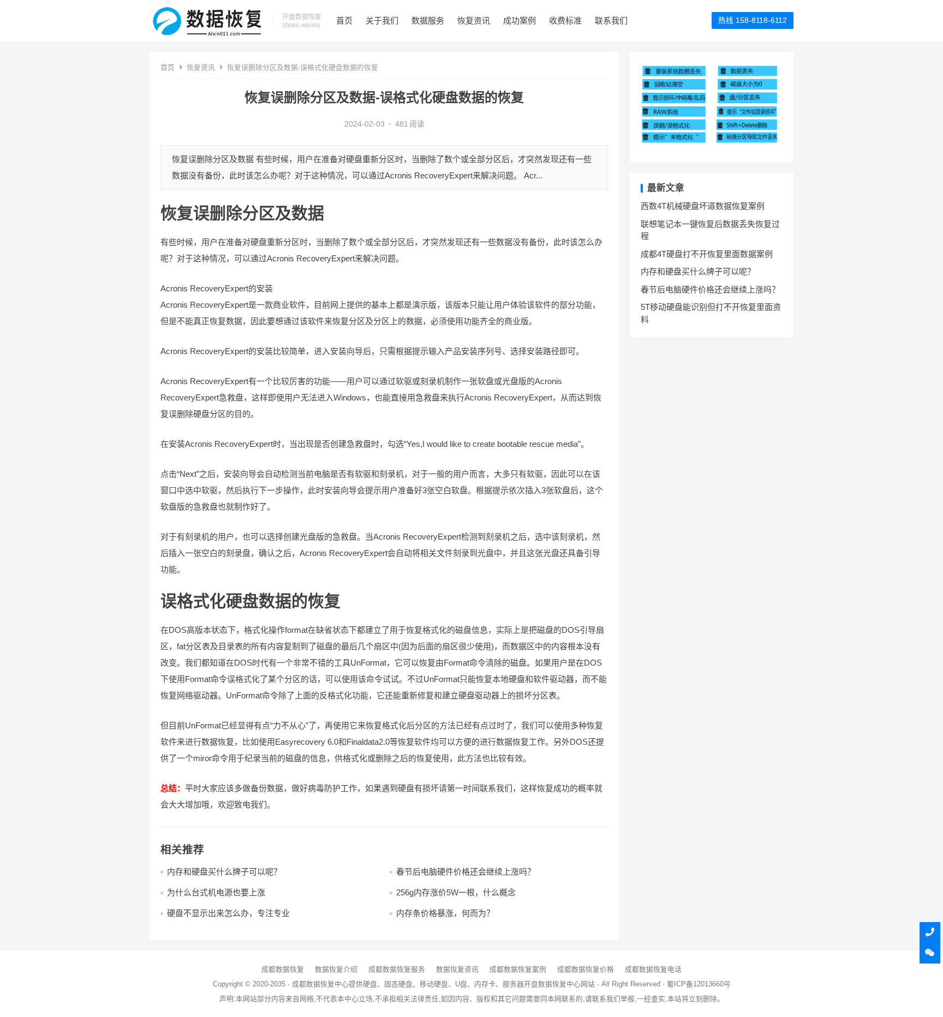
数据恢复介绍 (336, 969)
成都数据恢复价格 (585, 969)
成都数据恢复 (282, 969)
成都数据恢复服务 (396, 969)
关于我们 (382, 20)
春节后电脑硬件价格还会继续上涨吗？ (465, 871)
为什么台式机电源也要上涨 (216, 892)
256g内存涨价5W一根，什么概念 (456, 892)
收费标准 (565, 20)
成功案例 (519, 20)
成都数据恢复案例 (518, 969)
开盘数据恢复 (545, 984)
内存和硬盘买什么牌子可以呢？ (224, 871)
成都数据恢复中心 (320, 984)
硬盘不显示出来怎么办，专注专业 (228, 913)
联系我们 (611, 20)
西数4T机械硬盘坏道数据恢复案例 (703, 206)
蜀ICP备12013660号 (699, 984)
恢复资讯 (473, 20)
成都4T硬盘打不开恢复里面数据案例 (707, 254)
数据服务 (427, 20)
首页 (344, 20)
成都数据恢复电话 (653, 969)
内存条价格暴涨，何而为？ (445, 913)
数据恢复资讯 (457, 969)
